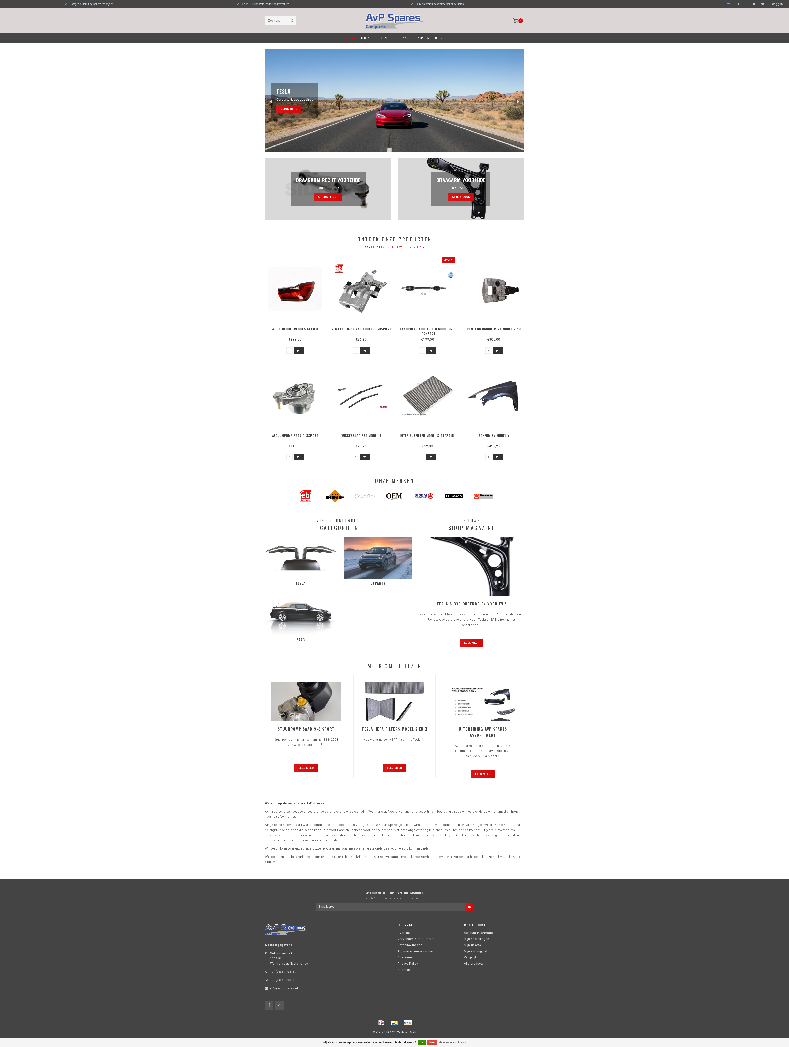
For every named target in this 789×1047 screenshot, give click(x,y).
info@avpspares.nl (284, 988)
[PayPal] (408, 1023)
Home (350, 37)
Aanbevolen (374, 247)
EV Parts (385, 37)
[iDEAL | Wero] (381, 1023)
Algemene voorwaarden (415, 951)
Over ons (404, 932)
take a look (461, 197)
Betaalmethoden (410, 945)
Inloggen (776, 4)
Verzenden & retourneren (416, 939)
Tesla (365, 37)
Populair (416, 247)
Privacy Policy (408, 963)
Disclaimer (405, 957)
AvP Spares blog (430, 37)
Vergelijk (470, 957)
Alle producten (475, 963)
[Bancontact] (394, 1023)
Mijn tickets (472, 945)
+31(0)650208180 (283, 971)
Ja (421, 1042)
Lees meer (471, 642)
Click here (288, 108)
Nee (432, 1042)
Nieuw (397, 247)
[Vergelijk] (753, 4)
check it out (328, 197)
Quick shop (297, 327)
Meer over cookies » (452, 1042)
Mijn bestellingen (476, 939)
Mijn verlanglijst (475, 951)
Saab (404, 37)
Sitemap (404, 969)
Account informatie (478, 932)
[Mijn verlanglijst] (762, 4)
